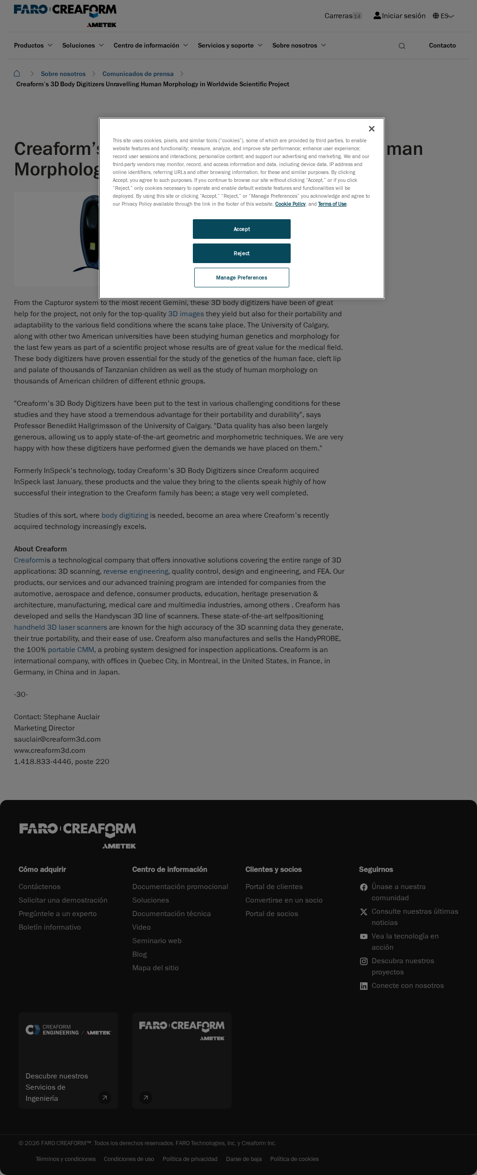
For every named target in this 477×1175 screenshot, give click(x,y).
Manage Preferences (241, 277)
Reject (241, 253)
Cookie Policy (290, 204)
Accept (242, 229)
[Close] (371, 128)
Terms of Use (332, 204)
